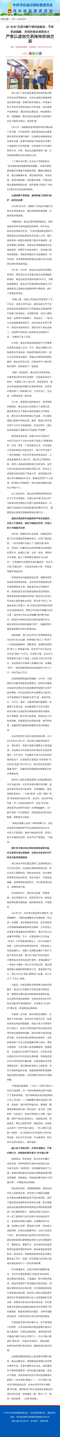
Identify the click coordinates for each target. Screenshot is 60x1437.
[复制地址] (40, 53)
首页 (13, 19)
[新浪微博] (30, 53)
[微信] (33, 53)
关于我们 (34, 1421)
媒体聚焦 (22, 19)
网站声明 (44, 1421)
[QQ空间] (37, 53)
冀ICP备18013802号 (20, 1421)
